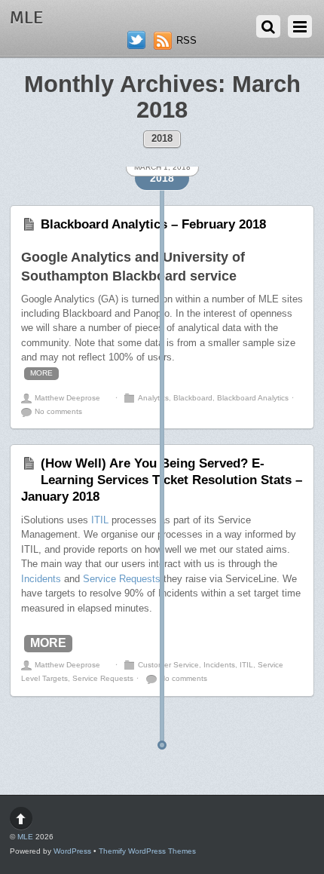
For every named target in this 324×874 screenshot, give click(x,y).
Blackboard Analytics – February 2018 (153, 224)
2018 (162, 138)
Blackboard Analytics (253, 398)
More (41, 373)
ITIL (100, 520)
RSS (186, 40)
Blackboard (192, 398)
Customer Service (168, 665)
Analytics (153, 398)
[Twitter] (136, 40)
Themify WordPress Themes (147, 851)
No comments (58, 411)
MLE (25, 837)
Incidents (41, 578)
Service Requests (121, 578)
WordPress (72, 851)
